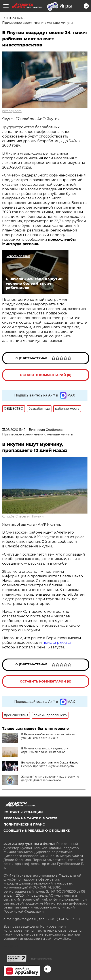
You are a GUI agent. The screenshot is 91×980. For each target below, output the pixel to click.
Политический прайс (24, 824)
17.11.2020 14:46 (13, 18)
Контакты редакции (23, 812)
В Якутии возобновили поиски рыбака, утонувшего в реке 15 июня (48, 736)
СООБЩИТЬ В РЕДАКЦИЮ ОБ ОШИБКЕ (37, 831)
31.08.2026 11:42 (13, 430)
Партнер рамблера (41, 958)
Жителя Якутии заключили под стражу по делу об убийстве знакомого (50, 778)
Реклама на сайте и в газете (30, 818)
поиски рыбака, (57, 642)
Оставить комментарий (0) (45, 375)
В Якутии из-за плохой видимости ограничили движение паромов (44, 750)
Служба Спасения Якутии (23, 516)
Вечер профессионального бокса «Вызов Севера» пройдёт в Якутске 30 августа (49, 764)
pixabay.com (12, 111)
